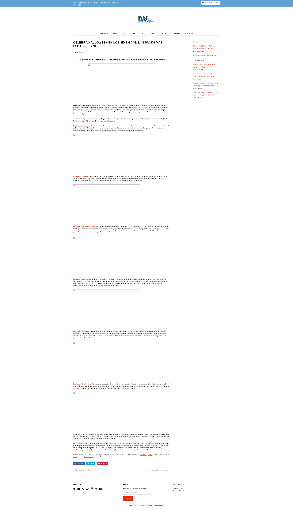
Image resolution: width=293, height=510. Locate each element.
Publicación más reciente (159, 470)
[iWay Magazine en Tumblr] (96, 489)
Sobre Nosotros (177, 488)
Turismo (165, 33)
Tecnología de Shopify (159, 505)
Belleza (124, 33)
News (115, 33)
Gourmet (176, 33)
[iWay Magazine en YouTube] (100, 489)
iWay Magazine (147, 505)
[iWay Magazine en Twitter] (74, 489)
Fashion (154, 33)
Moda (144, 33)
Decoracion (188, 33)
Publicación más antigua (83, 470)
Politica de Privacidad (179, 491)
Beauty (135, 33)
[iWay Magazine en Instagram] (92, 489)
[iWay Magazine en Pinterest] (83, 489)
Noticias (103, 33)
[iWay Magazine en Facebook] (78, 489)
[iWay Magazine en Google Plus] (87, 489)
